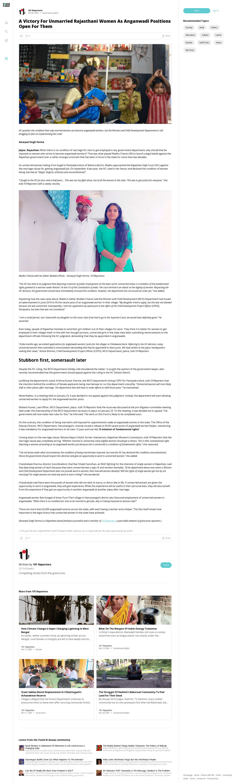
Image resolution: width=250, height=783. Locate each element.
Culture (205, 35)
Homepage (188, 775)
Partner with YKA (208, 775)
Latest (218, 35)
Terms (192, 778)
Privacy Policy (212, 778)
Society (189, 27)
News (218, 42)
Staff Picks (204, 42)
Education (190, 35)
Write (196, 10)
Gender (189, 42)
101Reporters (108, 520)
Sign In (216, 10)
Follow (166, 565)
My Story (190, 50)
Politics (214, 27)
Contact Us (201, 778)
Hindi (201, 27)
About (197, 775)
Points (218, 775)
